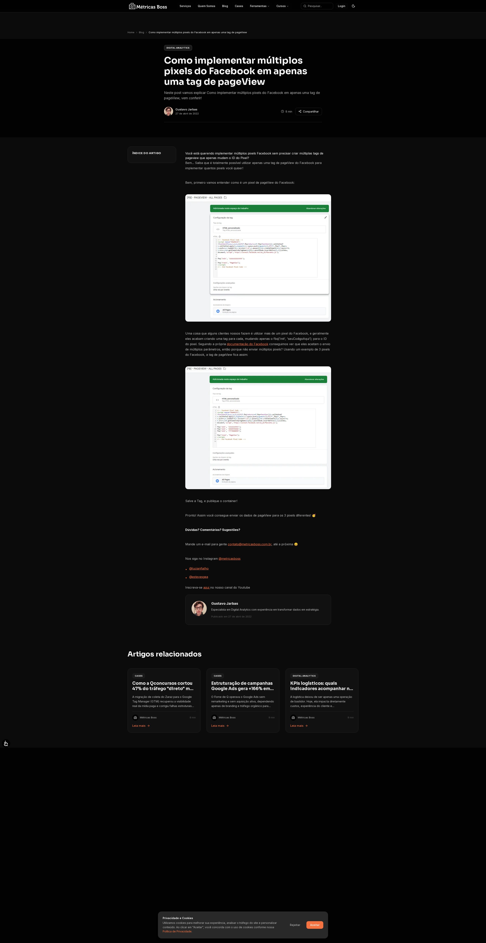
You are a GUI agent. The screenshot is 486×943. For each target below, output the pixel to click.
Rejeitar (295, 924)
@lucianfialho (199, 568)
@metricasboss (230, 558)
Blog (141, 32)
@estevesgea (198, 577)
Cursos (281, 6)
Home (131, 32)
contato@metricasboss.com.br (249, 544)
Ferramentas (258, 6)
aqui (206, 587)
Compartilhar (311, 111)
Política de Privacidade (177, 931)
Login (341, 6)
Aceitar (315, 924)
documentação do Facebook (247, 344)
